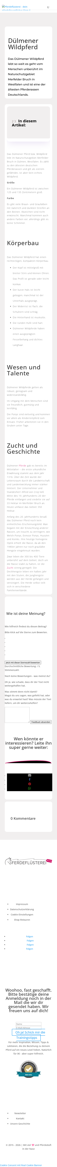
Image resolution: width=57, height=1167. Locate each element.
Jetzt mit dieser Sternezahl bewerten (23, 662)
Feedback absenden (41, 722)
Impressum (22, 904)
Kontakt (20, 1118)
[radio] (29, 638)
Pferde (22, 465)
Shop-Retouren (22, 919)
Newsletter (20, 1113)
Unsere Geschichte (20, 1123)
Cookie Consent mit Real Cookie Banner (21, 1165)
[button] (29, 775)
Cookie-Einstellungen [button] (22, 914)
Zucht (10, 567)
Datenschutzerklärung (22, 909)
